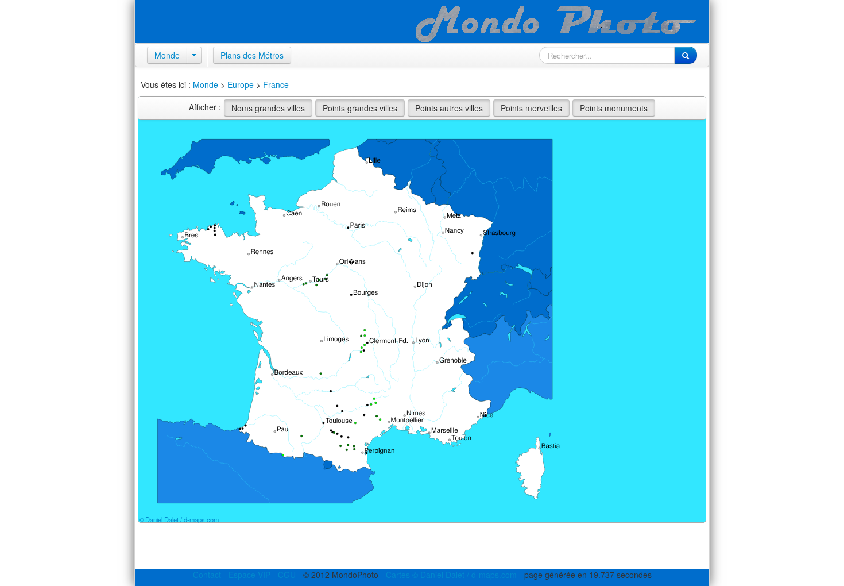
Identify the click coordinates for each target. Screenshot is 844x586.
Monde (167, 55)
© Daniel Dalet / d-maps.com (179, 519)
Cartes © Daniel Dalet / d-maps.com (451, 574)
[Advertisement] (272, 551)
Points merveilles (531, 108)
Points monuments (614, 108)
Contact (207, 574)
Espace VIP (249, 574)
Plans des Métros (252, 55)
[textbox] (607, 55)
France (276, 84)
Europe (240, 84)
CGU (287, 574)
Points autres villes (449, 108)
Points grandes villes (360, 108)
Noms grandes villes (268, 108)
